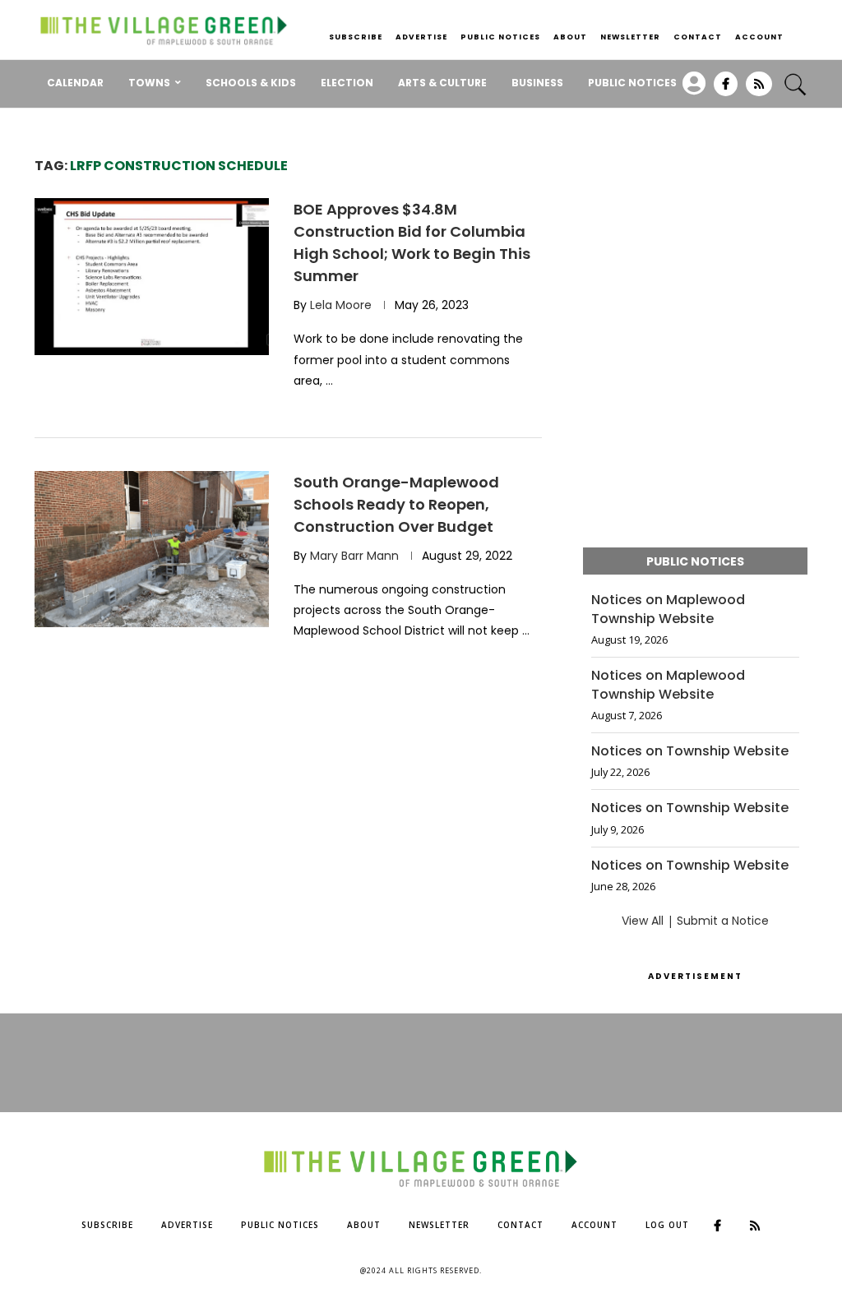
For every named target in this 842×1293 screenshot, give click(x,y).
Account (759, 37)
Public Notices (500, 37)
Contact (697, 37)
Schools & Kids (251, 83)
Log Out (667, 1225)
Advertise (421, 37)
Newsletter (630, 37)
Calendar (75, 83)
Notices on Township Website (690, 751)
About (570, 37)
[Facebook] (726, 89)
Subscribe (355, 37)
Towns (149, 83)
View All (643, 920)
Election (347, 83)
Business (537, 83)
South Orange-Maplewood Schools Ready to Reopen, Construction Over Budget (396, 504)
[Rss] (759, 89)
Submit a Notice (723, 920)
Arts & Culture (442, 83)
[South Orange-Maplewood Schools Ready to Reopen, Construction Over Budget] (152, 549)
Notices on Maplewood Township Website (668, 609)
